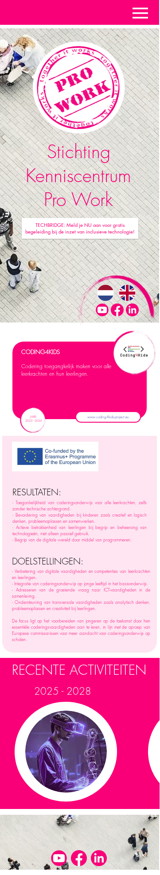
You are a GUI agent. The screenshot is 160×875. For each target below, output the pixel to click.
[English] (127, 293)
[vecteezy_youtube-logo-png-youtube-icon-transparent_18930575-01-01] (102, 309)
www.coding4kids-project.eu (108, 417)
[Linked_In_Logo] (132, 309)
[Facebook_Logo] (117, 309)
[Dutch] (105, 293)
